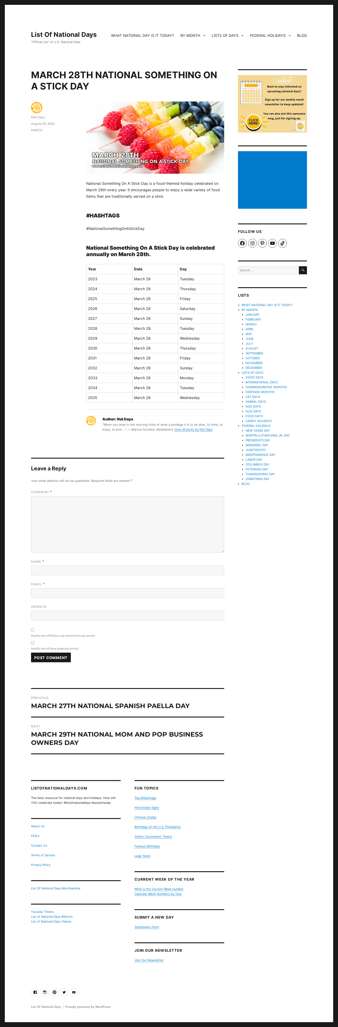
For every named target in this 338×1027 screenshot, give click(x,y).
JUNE (250, 339)
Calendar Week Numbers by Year (158, 894)
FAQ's (35, 836)
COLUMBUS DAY (257, 464)
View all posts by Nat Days (193, 429)
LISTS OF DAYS (225, 35)
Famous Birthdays (147, 846)
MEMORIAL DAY (257, 445)
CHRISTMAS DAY (258, 479)
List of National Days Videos (51, 921)
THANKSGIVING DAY (260, 474)
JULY (249, 343)
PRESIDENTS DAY (258, 440)
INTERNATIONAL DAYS (262, 382)
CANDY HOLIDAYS (259, 421)
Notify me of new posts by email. (55, 648)
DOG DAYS (253, 406)
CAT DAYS (253, 397)
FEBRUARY (253, 319)
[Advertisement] (273, 180)
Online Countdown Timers (153, 836)
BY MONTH (190, 35)
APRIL (250, 329)
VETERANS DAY (257, 469)
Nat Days (38, 117)
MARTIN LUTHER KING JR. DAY (268, 435)
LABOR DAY (254, 459)
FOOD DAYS (254, 416)
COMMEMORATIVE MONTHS (266, 387)
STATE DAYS (254, 377)
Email (38, 584)
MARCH (37, 130)
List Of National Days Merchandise (55, 888)
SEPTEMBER (254, 353)
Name (37, 562)
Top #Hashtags (145, 798)
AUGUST (252, 348)
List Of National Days (64, 34)
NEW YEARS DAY (258, 430)
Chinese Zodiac (146, 817)
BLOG (302, 35)
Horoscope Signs (147, 807)
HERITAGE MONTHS (260, 392)
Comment (41, 492)
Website (39, 606)
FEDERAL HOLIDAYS (268, 35)
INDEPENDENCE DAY (260, 455)
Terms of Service (43, 855)
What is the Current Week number (159, 889)
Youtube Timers (42, 912)
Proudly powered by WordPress (88, 1007)
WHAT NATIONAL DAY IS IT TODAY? (142, 35)
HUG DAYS (253, 411)
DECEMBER (254, 368)
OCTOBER (253, 358)
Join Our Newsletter (149, 960)
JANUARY (253, 314)
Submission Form (147, 927)
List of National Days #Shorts (52, 916)
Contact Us (39, 845)
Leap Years (142, 856)
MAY (249, 334)
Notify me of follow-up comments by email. (63, 635)
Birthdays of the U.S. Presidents (158, 827)
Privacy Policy (40, 865)
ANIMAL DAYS (256, 401)
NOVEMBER (254, 363)
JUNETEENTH (256, 450)
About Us (38, 826)
